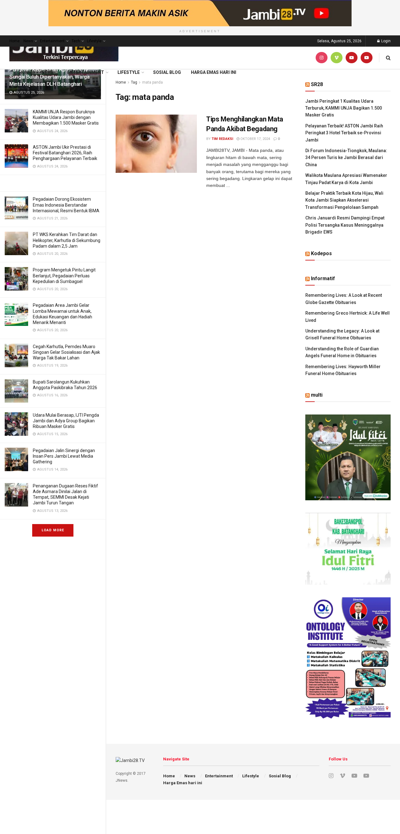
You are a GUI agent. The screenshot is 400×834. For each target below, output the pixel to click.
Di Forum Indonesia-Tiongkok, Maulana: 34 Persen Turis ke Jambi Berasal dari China (346, 157)
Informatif (323, 278)
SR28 (317, 84)
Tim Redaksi (222, 139)
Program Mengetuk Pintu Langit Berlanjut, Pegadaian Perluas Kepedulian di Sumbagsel (64, 275)
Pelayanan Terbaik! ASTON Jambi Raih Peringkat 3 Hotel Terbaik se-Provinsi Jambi (344, 132)
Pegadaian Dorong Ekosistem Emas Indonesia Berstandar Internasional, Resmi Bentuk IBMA (66, 205)
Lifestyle (94, 41)
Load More (53, 530)
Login (385, 41)
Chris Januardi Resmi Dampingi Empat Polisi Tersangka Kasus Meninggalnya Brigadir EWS (344, 224)
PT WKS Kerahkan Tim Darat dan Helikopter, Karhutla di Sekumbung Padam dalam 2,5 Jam (66, 240)
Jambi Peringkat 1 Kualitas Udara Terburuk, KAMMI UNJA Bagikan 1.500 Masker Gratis (343, 108)
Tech (76, 41)
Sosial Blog (167, 72)
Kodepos (321, 253)
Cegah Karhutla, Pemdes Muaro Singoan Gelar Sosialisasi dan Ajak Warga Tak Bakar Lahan (66, 352)
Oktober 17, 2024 (254, 139)
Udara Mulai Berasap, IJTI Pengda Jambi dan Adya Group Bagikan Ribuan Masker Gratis (66, 421)
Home (14, 41)
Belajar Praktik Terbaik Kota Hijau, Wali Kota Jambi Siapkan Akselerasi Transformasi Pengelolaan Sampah (344, 200)
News (28, 41)
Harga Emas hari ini (213, 72)
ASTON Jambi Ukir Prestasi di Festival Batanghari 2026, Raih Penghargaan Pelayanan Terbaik (65, 153)
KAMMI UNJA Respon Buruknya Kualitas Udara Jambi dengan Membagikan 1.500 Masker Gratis (66, 117)
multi (316, 395)
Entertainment (52, 41)
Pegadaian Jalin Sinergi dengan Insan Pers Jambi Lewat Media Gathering (64, 456)
